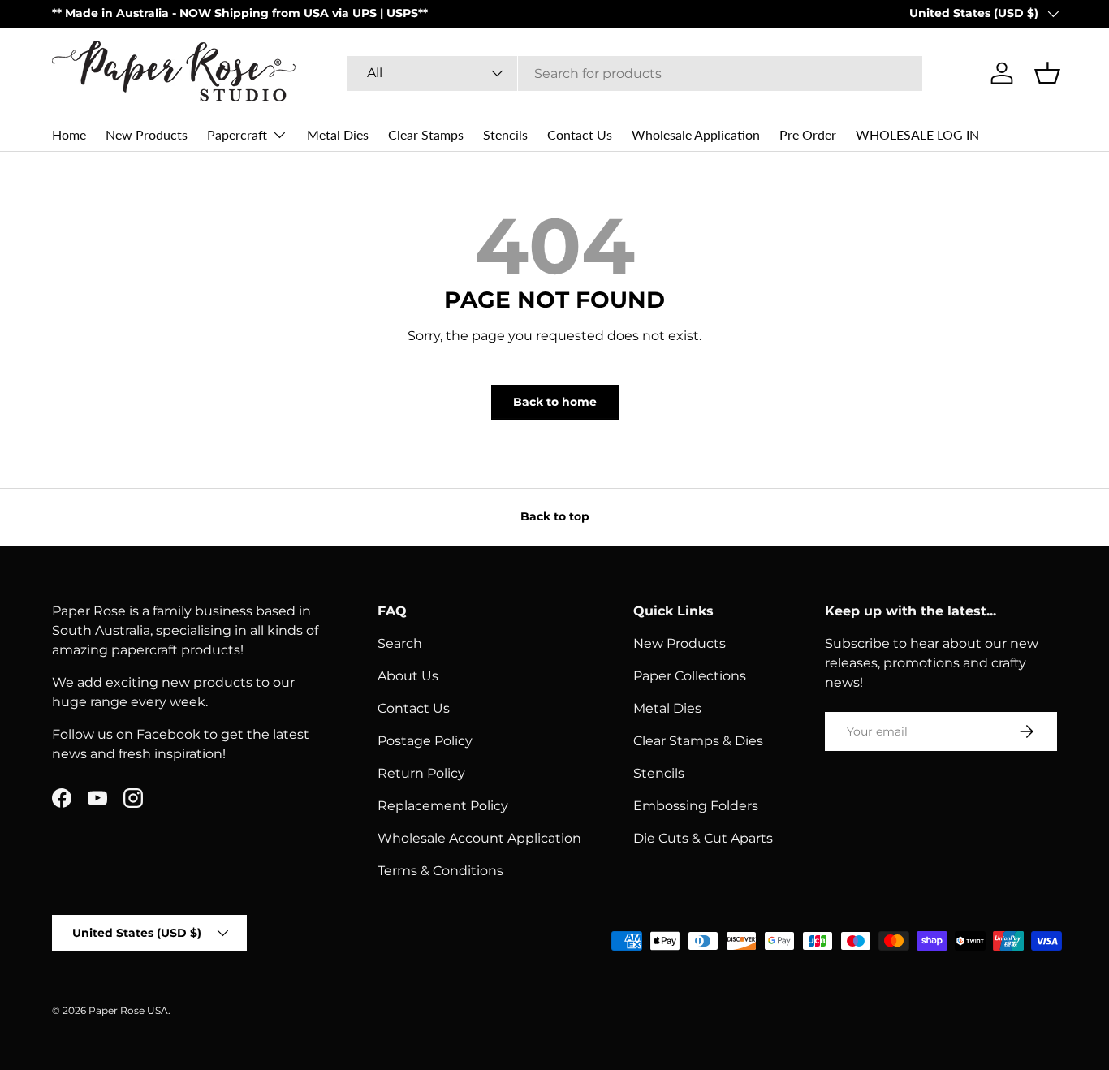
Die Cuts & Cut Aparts (703, 838)
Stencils (505, 134)
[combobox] (635, 73)
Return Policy (421, 773)
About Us (408, 676)
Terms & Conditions (440, 870)
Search (400, 643)
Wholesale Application (696, 134)
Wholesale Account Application (479, 838)
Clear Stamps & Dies (698, 741)
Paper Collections (689, 676)
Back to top (554, 516)
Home (69, 134)
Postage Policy (425, 741)
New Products (147, 134)
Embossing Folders (695, 805)
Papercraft (237, 134)
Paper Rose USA (128, 1010)
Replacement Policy (443, 805)
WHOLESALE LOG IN (917, 134)
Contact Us (579, 134)
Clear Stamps (426, 134)
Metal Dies (338, 134)
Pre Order (807, 134)
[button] (1047, 73)
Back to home (555, 402)
